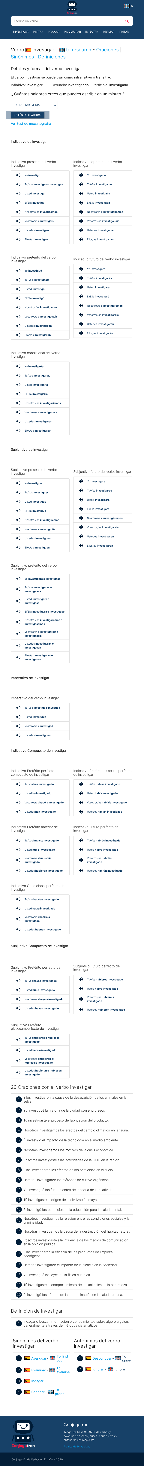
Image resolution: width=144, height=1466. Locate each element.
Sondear (38, 1392)
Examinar (38, 1370)
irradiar (108, 31)
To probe (59, 1392)
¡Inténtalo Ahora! (28, 115)
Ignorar (98, 1369)
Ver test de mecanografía (31, 124)
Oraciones (107, 49)
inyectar (91, 31)
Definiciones (52, 57)
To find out (62, 1358)
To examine (63, 1370)
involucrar (72, 31)
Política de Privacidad (77, 1446)
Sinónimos (22, 57)
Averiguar (38, 1358)
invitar (38, 31)
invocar (53, 31)
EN (131, 5)
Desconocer (102, 1358)
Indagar (37, 1381)
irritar (124, 31)
